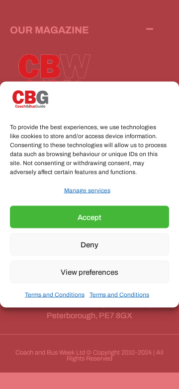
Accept (89, 217)
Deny (89, 244)
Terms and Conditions (55, 294)
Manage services (87, 190)
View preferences (89, 272)
